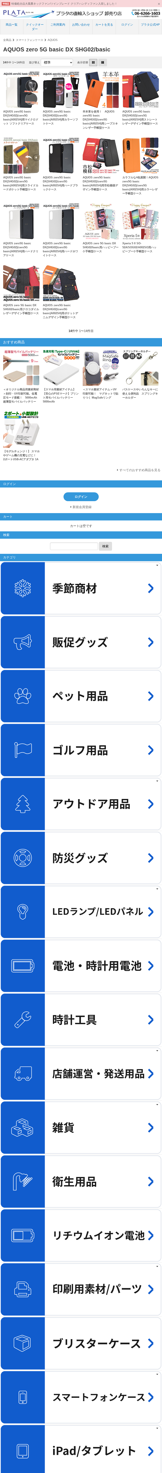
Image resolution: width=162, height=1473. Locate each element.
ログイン (127, 24)
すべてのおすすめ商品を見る (140, 470)
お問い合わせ (81, 24)
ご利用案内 (57, 24)
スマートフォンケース (29, 40)
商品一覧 (12, 24)
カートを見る (104, 24)
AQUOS (53, 40)
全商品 (7, 40)
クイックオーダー (35, 27)
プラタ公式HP (150, 24)
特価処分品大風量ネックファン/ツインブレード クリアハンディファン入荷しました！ (64, 3)
